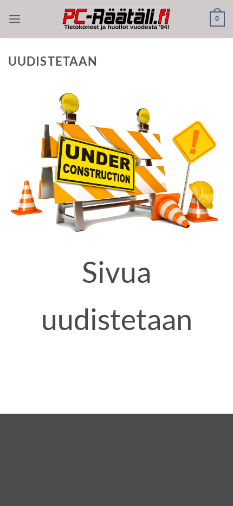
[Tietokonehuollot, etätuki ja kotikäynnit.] (116, 19)
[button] (14, 18)
